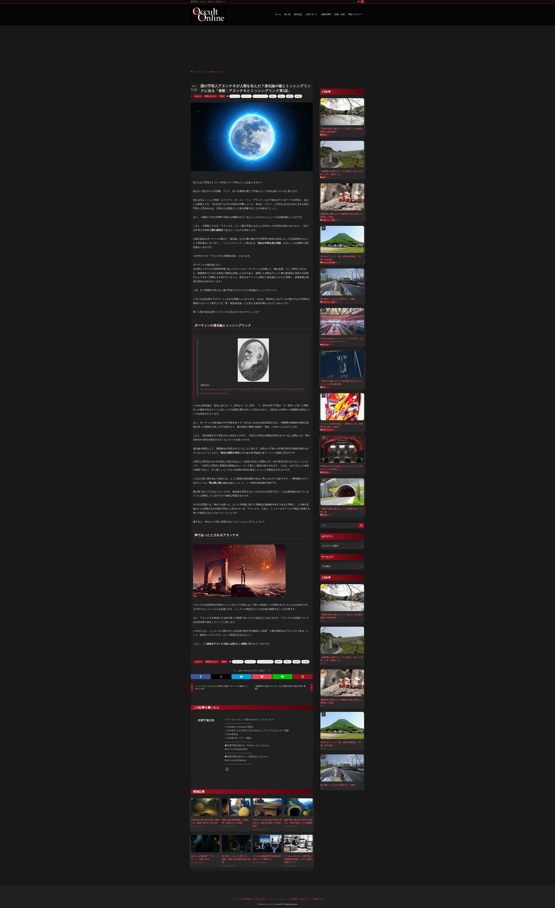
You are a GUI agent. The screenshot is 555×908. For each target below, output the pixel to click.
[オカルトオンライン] (208, 14)
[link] (227, 769)
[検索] (362, 1)
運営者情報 (246, 899)
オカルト (198, 96)
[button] (201, 676)
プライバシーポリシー (278, 899)
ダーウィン (246, 96)
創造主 (272, 96)
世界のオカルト (210, 96)
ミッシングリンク (260, 96)
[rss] (358, 1)
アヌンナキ (235, 96)
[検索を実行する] (361, 525)
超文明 (289, 96)
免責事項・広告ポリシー (300, 899)
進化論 (298, 96)
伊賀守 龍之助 (206, 720)
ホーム (236, 899)
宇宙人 (222, 96)
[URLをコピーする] (303, 676)
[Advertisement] (277, 47)
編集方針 (318, 899)
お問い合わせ (260, 899)
